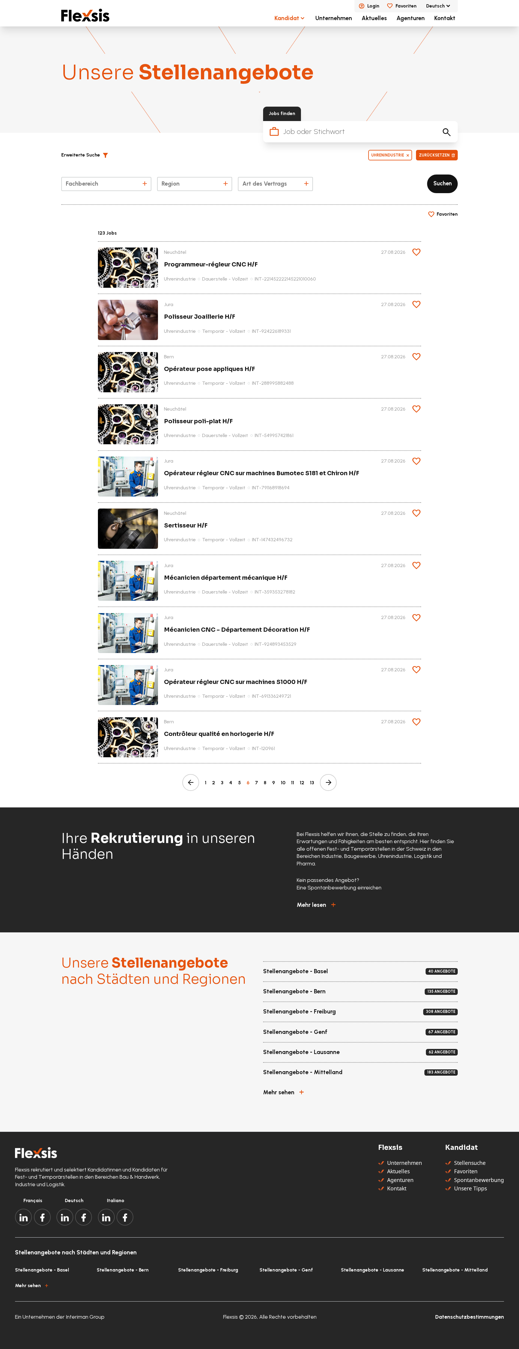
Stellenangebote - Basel (42, 1270)
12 (302, 782)
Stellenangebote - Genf (286, 1270)
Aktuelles (374, 18)
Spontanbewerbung (479, 1179)
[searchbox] (106, 185)
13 (312, 782)
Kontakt (444, 18)
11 (292, 782)
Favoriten (406, 6)
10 (283, 782)
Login (373, 6)
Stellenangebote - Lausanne (372, 1270)
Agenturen (410, 18)
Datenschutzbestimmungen (469, 1317)
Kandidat (287, 18)
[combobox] (106, 184)
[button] (87, 155)
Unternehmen (333, 18)
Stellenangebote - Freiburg (208, 1270)
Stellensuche (470, 1162)
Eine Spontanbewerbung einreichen (339, 887)
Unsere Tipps (470, 1188)
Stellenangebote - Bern (123, 1270)
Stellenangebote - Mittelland (455, 1270)
